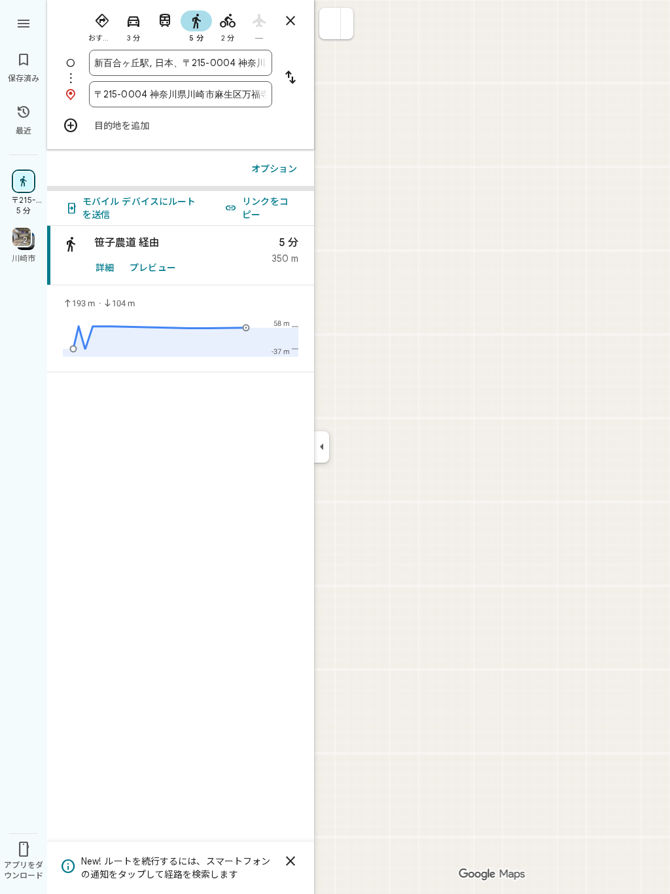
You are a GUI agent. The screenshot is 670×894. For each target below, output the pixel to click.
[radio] (102, 25)
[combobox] (180, 63)
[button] (330, 23)
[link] (180, 255)
